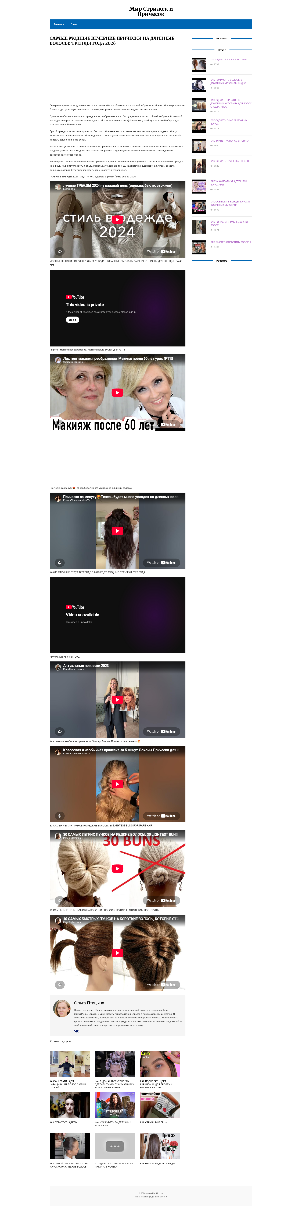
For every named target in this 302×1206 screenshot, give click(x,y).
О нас (74, 24)
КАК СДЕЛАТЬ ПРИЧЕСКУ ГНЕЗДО (229, 161)
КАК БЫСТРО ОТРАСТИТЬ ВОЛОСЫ (230, 242)
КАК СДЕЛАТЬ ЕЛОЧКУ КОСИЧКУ (228, 59)
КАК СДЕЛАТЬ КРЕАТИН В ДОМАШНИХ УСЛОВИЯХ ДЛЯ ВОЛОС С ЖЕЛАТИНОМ (231, 103)
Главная (59, 24)
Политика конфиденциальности (151, 1196)
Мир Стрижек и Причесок (151, 11)
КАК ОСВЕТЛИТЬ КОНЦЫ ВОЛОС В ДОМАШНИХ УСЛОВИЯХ (230, 203)
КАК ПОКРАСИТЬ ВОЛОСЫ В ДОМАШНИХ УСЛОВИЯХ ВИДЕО (228, 81)
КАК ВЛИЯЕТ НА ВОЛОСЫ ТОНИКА (229, 140)
